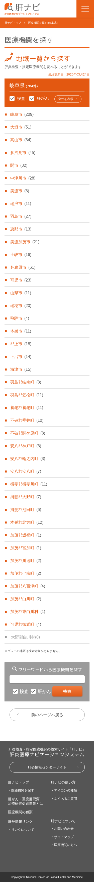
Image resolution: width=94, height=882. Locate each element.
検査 (25, 691)
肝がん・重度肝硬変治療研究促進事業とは (25, 801)
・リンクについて (21, 830)
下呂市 (20, 356)
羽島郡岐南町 (25, 382)
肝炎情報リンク (20, 822)
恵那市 (20, 229)
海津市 (20, 369)
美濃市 (19, 191)
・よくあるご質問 (64, 798)
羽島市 (20, 216)
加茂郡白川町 (25, 599)
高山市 (20, 140)
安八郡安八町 (25, 471)
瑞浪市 (20, 204)
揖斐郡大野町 (25, 497)
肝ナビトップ (13, 22)
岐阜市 (22, 114)
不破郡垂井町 (26, 420)
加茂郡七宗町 (25, 573)
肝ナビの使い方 (63, 782)
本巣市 (20, 331)
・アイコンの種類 (64, 790)
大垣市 (20, 127)
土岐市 (20, 254)
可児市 (20, 280)
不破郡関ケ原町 (27, 433)
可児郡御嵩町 (25, 624)
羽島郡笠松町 (26, 395)
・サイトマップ (62, 837)
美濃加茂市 (24, 242)
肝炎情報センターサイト (47, 767)
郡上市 (20, 344)
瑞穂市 (20, 306)
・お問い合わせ (62, 828)
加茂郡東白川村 (27, 612)
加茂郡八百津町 (27, 586)
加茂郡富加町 (25, 548)
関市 (18, 165)
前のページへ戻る (47, 715)
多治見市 (22, 152)
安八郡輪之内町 (27, 458)
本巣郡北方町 (26, 522)
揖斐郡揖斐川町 (28, 484)
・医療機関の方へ (64, 845)
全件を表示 (65, 99)
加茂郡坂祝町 (25, 535)
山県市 (20, 293)
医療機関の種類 (20, 812)
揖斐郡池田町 (25, 510)
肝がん (45, 691)
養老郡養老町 (26, 408)
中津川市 (22, 178)
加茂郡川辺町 (25, 560)
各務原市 (22, 267)
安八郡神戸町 (25, 446)
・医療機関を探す (21, 790)
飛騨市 (19, 318)
